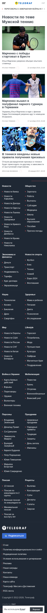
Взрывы (8, 387)
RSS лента (8, 591)
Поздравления (34, 365)
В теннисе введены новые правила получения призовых (23, 156)
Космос (7, 305)
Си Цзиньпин (10, 432)
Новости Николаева (9, 244)
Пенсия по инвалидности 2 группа (11, 493)
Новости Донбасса (8, 232)
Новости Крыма (11, 238)
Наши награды (10, 568)
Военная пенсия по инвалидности (12, 501)
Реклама (7, 563)
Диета (30, 309)
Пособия (31, 226)
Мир (4, 327)
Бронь (30, 384)
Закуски (31, 509)
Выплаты (31, 201)
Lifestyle (29, 327)
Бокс (29, 265)
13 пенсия (9, 486)
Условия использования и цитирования (22, 559)
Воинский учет (34, 398)
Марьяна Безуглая (8, 465)
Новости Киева (11, 192)
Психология (33, 314)
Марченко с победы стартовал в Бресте (16, 55)
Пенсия (6, 480)
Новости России (12, 342)
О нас (6, 545)
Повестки (31, 380)
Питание (31, 305)
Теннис (30, 269)
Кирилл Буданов (12, 450)
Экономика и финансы (8, 255)
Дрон (6, 314)
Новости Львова (12, 212)
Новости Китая (11, 351)
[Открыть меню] (4, 3)
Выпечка (31, 486)
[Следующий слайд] (44, 9)
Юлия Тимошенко (12, 460)
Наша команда (10, 577)
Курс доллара (10, 281)
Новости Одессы (12, 208)
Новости (6, 186)
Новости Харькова (8, 197)
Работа (30, 196)
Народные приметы (32, 428)
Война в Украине (11, 374)
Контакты (7, 572)
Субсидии (32, 205)
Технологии (9, 300)
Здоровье (30, 294)
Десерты (31, 500)
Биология (8, 309)
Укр (43, 3)
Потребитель (33, 338)
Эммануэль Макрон (9, 437)
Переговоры (10, 392)
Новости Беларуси (8, 357)
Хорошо (36, 609)
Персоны (7, 414)
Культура (31, 351)
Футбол (30, 260)
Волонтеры (9, 401)
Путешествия (33, 347)
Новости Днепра (12, 203)
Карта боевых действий (10, 381)
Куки (22, 609)
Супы (29, 495)
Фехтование (33, 283)
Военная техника (12, 405)
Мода (29, 342)
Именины (31, 448)
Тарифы (8, 276)
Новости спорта (33, 254)
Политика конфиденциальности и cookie (22, 549)
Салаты (31, 504)
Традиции (31, 434)
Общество (30, 186)
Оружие (8, 396)
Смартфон (9, 318)
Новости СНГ (10, 347)
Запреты (31, 439)
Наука (5, 294)
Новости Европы (12, 333)
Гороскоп (31, 333)
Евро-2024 (32, 278)
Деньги (7, 262)
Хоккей (30, 274)
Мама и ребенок (35, 300)
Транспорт (9, 267)
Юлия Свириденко (13, 471)
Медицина (32, 210)
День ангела (33, 443)
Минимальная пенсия (11, 508)
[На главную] (23, 3)
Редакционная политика (15, 554)
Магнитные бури (35, 361)
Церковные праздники (32, 421)
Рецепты (29, 480)
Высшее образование (33, 220)
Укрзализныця (11, 285)
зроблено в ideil (9, 604)
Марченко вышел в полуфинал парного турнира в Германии (22, 104)
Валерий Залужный (9, 444)
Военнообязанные (36, 394)
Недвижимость (11, 272)
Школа (30, 215)
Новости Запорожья (9, 218)
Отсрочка (31, 389)
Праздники (30, 414)
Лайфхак (31, 356)
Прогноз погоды (35, 231)
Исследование (34, 318)
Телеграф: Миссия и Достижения (19, 586)
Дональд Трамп (11, 427)
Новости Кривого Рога (12, 225)
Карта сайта (9, 582)
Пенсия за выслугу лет (10, 515)
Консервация (33, 490)
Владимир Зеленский (9, 421)
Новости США (11, 338)
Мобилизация (32, 374)
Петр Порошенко (12, 455)
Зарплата (31, 192)
